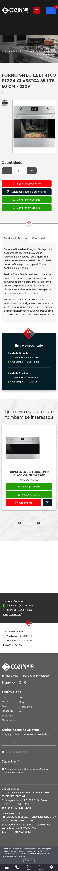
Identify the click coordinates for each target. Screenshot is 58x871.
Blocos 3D (7, 710)
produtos (13, 51)
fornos (23, 51)
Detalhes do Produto (15, 238)
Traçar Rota (12, 614)
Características (41, 238)
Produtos (7, 706)
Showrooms (8, 720)
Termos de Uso (19, 853)
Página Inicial (5, 699)
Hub (21, 711)
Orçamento (24, 503)
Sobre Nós (7, 715)
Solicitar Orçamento (27, 183)
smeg (31, 51)
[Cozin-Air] (15, 10)
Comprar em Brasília (28, 207)
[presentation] (14, 523)
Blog (21, 702)
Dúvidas (23, 697)
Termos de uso (10, 675)
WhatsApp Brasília (30, 494)
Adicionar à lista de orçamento (27, 192)
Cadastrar (9, 761)
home (4, 51)
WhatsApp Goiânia (30, 486)
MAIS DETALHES (29, 479)
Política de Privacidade (36, 675)
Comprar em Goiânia (28, 199)
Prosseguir (29, 860)
